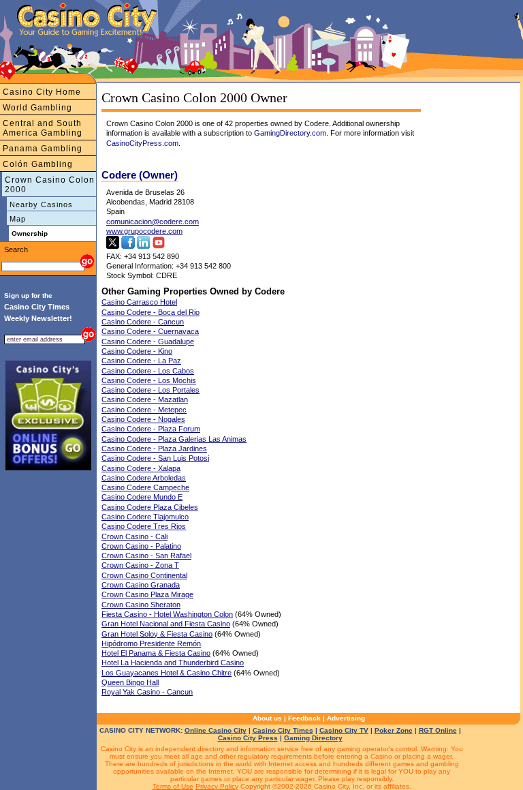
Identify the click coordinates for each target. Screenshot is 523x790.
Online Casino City (216, 730)
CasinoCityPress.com (142, 143)
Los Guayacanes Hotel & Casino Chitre (166, 673)
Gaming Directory (313, 738)
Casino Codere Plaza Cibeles (149, 507)
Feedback (304, 718)
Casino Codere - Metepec (144, 410)
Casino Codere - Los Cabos (147, 371)
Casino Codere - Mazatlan (144, 399)
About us (267, 718)
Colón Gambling (38, 164)
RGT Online (438, 730)
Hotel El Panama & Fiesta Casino (155, 653)
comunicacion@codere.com (152, 221)
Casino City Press (248, 738)
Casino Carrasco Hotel (139, 302)
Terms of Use (173, 786)
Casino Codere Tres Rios (143, 526)
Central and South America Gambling (42, 128)
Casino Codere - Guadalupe (147, 341)
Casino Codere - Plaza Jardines (154, 448)
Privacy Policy (216, 786)
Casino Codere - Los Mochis (148, 380)
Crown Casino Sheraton (140, 605)
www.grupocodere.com (144, 231)
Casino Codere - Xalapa (140, 468)
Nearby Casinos (41, 204)
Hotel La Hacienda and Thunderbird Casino (172, 662)
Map (18, 219)
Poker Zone (394, 730)
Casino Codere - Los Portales (150, 390)
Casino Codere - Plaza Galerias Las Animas (174, 439)
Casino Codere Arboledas (143, 478)
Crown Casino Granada (140, 585)
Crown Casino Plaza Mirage (147, 594)
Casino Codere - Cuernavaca (150, 331)
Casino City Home (42, 92)
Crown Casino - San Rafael (146, 555)
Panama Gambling (42, 148)
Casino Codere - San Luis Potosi (155, 458)
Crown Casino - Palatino (141, 546)
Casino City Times (283, 730)
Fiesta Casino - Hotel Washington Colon (167, 614)
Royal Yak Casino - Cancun (147, 692)
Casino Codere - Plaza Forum (150, 429)
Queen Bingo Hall (130, 682)
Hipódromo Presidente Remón (151, 643)
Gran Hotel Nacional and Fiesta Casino (165, 624)
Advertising (346, 718)
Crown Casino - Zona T (140, 565)
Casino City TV (343, 730)
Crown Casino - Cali (134, 536)
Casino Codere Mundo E (142, 497)
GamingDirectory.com (290, 133)
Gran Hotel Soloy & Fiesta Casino (156, 634)
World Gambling (37, 107)
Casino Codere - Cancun (142, 322)
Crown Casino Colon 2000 (50, 184)
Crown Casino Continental (144, 575)
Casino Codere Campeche (145, 487)
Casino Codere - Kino (136, 351)
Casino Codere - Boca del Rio (150, 312)
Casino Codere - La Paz (141, 360)
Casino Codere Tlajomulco (145, 517)
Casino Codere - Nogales (143, 419)
